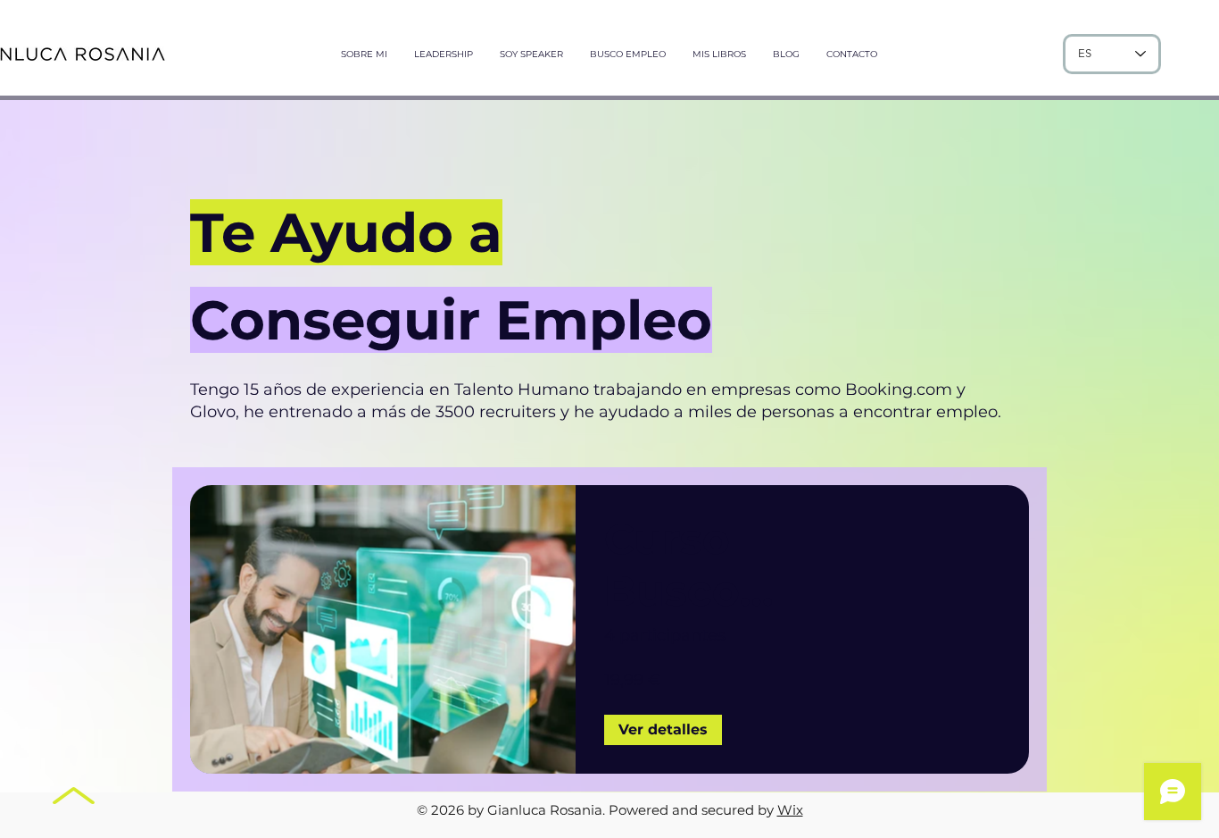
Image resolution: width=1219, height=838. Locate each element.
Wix (790, 809)
